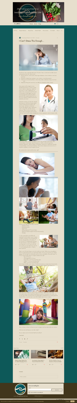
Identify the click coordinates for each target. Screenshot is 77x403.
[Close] (75, 401)
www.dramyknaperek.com (27, 16)
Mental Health (38, 30)
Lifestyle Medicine (22, 30)
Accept (72, 401)
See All (62, 347)
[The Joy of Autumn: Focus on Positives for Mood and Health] (55, 354)
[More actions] (57, 37)
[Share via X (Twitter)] (22, 338)
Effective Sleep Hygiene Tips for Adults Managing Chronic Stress (21, 361)
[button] (61, 30)
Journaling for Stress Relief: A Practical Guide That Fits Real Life (38, 361)
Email (30, 387)
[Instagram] (19, 23)
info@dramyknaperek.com (38, 396)
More (58, 30)
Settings (67, 401)
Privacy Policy (41, 401)
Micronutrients (45, 30)
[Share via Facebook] (19, 338)
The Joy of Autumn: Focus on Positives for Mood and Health (55, 361)
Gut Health (52, 30)
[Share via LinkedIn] (24, 338)
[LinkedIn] (16, 23)
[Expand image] (36, 165)
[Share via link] (27, 338)
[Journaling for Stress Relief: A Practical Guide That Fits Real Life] (38, 354)
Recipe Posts (30, 30)
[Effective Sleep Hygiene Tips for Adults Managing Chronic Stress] (21, 354)
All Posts (15, 30)
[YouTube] (18, 23)
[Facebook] (14, 23)
